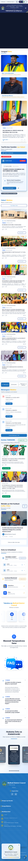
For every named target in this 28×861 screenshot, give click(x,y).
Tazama (9, 403)
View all (25, 506)
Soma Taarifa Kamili (8, 188)
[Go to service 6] (16, 770)
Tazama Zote (22, 558)
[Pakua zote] (22, 565)
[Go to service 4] (12, 770)
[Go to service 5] (15, 770)
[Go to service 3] (11, 770)
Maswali (3, 1)
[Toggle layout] (19, 845)
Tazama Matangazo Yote (14, 435)
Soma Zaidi (5, 139)
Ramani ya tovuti (23, 855)
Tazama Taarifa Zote (8, 153)
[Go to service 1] (8, 770)
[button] (14, 686)
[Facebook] (12, 794)
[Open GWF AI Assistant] (24, 857)
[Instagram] (15, 794)
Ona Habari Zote (14, 205)
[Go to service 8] (19, 770)
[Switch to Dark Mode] (17, 2)
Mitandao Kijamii (11, 1)
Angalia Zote (21, 440)
